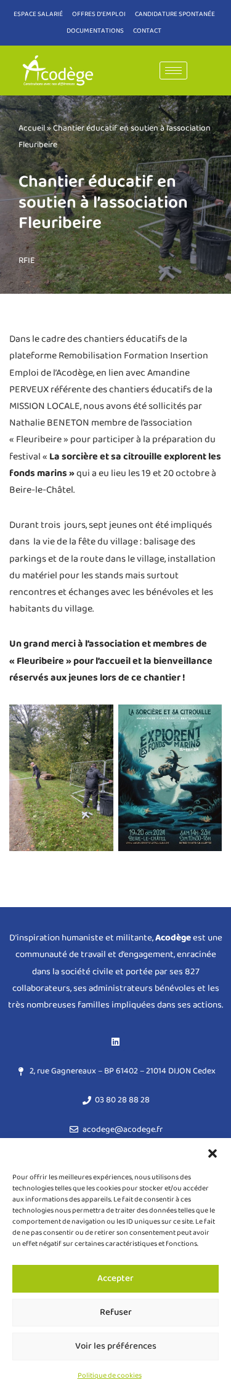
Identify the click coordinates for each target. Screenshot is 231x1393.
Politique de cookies (110, 1375)
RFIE (26, 260)
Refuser (116, 1312)
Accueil (31, 128)
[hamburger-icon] (173, 70)
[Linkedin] (116, 1041)
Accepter (115, 1278)
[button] (212, 1153)
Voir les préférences (115, 1346)
